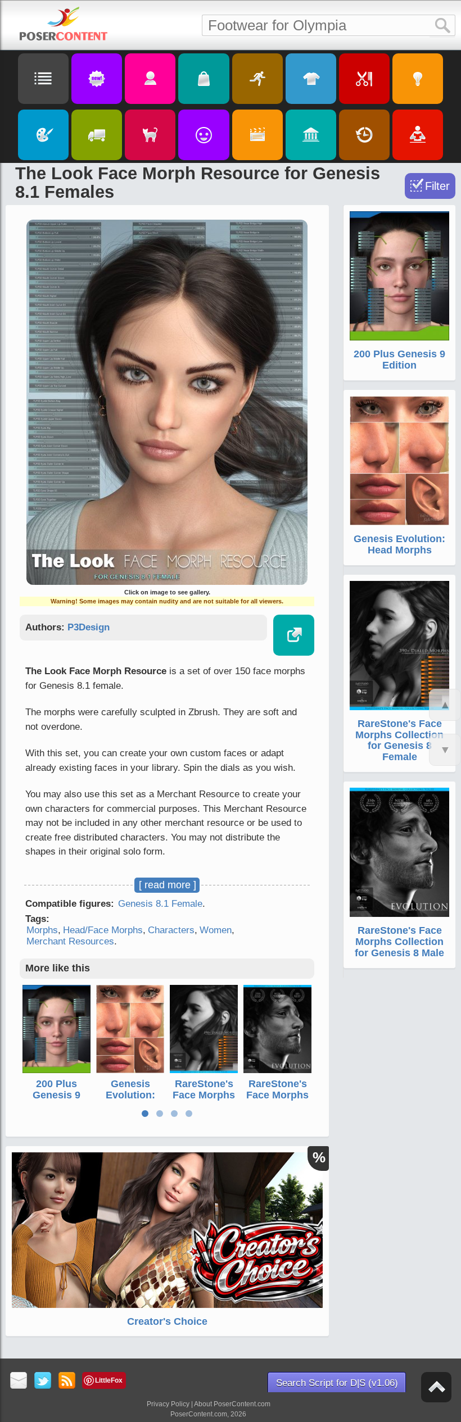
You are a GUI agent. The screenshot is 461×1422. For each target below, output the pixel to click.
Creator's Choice (167, 1321)
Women (216, 930)
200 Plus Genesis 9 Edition (56, 1095)
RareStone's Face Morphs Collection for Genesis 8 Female (399, 740)
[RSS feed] (67, 1381)
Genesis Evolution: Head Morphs (130, 1095)
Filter (437, 186)
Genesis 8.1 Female (160, 903)
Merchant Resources (70, 941)
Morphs (42, 930)
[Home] (63, 23)
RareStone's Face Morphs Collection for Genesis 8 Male (399, 941)
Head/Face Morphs (103, 930)
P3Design (88, 627)
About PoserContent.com (232, 1404)
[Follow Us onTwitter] (43, 1381)
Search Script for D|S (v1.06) (337, 1383)
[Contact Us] (19, 1381)
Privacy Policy (168, 1404)
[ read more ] (167, 885)
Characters (171, 930)
